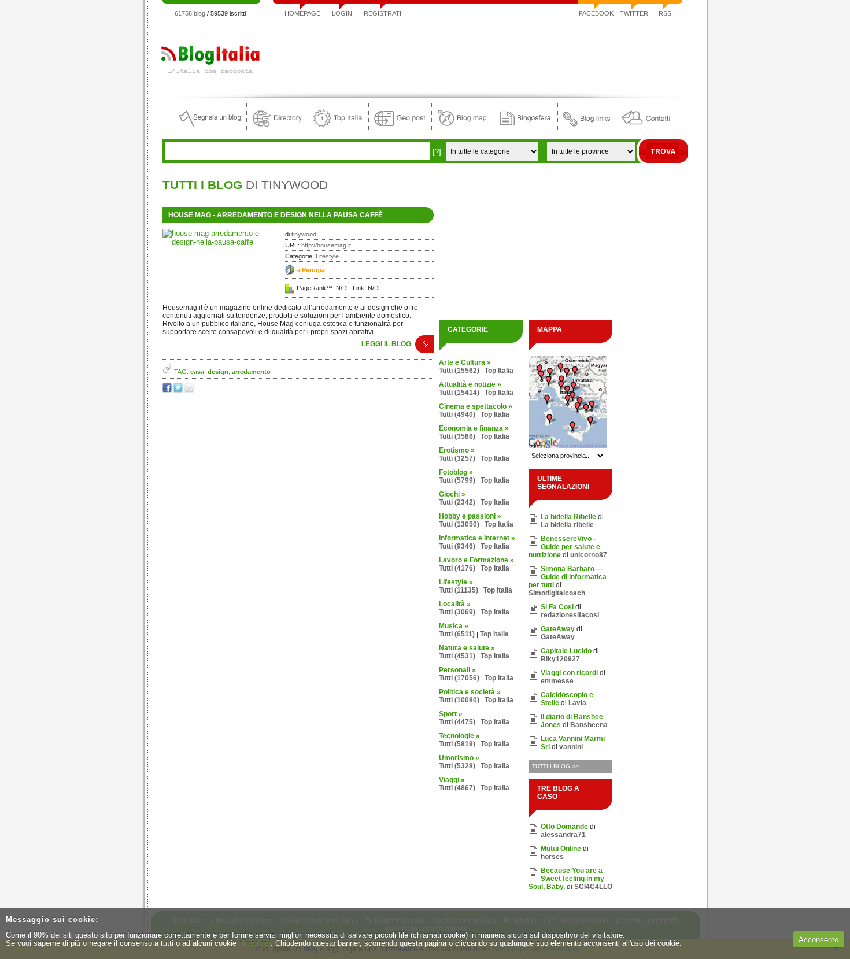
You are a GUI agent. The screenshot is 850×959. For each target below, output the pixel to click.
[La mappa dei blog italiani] (462, 127)
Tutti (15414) (459, 392)
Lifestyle (327, 256)
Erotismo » (457, 450)
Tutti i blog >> (555, 766)
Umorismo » (459, 758)
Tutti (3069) (457, 612)
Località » (455, 604)
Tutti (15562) (459, 370)
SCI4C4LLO (593, 887)
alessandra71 (563, 835)
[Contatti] (646, 127)
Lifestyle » (456, 582)
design (218, 371)
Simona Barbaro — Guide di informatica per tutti (568, 577)
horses (552, 857)
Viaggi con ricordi (569, 673)
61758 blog (190, 13)
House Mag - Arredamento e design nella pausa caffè (275, 215)
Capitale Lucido (566, 651)
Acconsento (818, 939)
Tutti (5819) (457, 744)
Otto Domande (564, 827)
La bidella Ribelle (568, 517)
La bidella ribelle (567, 525)
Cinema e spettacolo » (475, 406)
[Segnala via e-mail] (189, 390)
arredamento (251, 371)
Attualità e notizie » (470, 384)
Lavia (577, 703)
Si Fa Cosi (557, 607)
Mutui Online (561, 849)
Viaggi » (452, 780)
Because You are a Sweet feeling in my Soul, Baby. (566, 879)
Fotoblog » (456, 472)
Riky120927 (560, 659)
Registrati (382, 13)
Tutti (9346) (457, 546)
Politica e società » (470, 692)
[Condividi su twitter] (178, 390)
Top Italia (499, 370)
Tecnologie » (459, 736)
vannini (571, 747)
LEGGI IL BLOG (386, 344)
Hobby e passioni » (470, 516)
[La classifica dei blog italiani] (338, 127)
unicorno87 (588, 555)
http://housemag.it (326, 245)
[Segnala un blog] (210, 127)
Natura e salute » (467, 648)
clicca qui (255, 943)
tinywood (303, 234)
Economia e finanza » (474, 428)
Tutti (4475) (457, 722)
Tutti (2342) (457, 502)
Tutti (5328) (457, 766)
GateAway (558, 629)
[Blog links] (587, 127)
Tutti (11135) (458, 590)
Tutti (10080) (459, 700)
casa (197, 371)
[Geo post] (400, 127)
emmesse (557, 681)
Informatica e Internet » (477, 538)
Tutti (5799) (457, 480)
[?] (437, 151)
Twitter (634, 13)
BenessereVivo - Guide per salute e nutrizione (564, 547)
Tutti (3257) (457, 458)
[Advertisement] (477, 54)
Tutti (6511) (457, 634)
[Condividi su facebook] (167, 390)
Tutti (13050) (459, 524)
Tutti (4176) (457, 568)
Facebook (596, 13)
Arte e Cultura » (465, 362)
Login (342, 13)
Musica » (453, 626)
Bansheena (589, 725)
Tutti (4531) (457, 656)
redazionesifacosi (570, 615)
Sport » (451, 714)
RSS (665, 13)
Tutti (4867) (457, 788)
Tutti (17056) (459, 678)
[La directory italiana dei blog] (277, 127)
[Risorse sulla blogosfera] (525, 127)
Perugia (313, 269)
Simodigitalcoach (557, 593)
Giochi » (452, 494)
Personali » (457, 670)
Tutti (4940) (457, 414)
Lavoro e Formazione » (476, 560)
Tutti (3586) (457, 436)
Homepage (302, 13)
